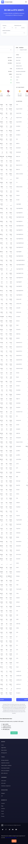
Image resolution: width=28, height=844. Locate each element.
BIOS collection (4, 773)
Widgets (3, 793)
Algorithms (3, 747)
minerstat (7, 1)
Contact (3, 803)
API (2, 796)
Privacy (2, 816)
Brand (2, 811)
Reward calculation (6, 30)
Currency (4, 25)
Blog (2, 806)
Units (17, 47)
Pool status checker (5, 768)
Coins (2, 745)
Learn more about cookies (11, 838)
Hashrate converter (5, 763)
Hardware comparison (5, 786)
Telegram (9, 829)
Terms (2, 814)
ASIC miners (3, 780)
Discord (16, 829)
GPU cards (3, 783)
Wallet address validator (6, 765)
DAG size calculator (5, 770)
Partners (3, 808)
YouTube (12, 829)
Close (14, 841)
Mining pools (4, 753)
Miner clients (4, 750)
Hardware (21, 47)
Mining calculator (5, 760)
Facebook (6, 829)
